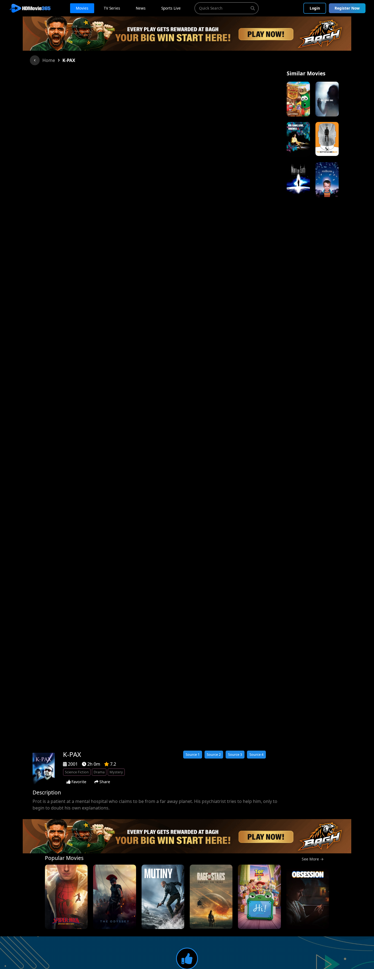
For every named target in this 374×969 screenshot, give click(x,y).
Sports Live (171, 8)
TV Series (112, 8)
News (141, 8)
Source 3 (235, 754)
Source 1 (193, 754)
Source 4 (256, 754)
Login (315, 8)
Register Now (347, 8)
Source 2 (214, 754)
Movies (82, 8)
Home (48, 60)
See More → (313, 859)
